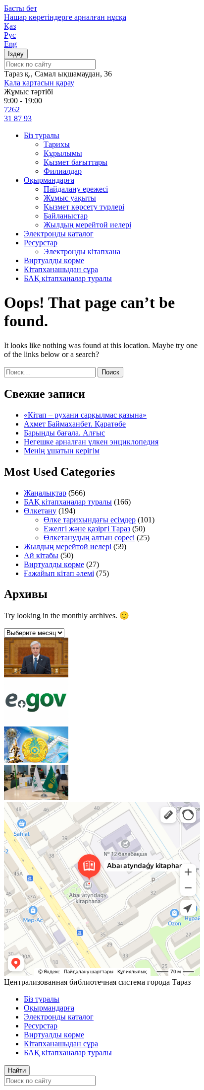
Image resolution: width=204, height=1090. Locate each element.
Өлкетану (40, 511)
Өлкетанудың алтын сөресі (89, 537)
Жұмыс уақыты (70, 198)
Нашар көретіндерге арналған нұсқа (65, 17)
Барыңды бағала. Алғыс (64, 433)
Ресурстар (40, 242)
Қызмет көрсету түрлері (84, 207)
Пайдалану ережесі (76, 189)
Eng (10, 44)
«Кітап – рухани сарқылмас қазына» (85, 415)
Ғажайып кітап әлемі (59, 573)
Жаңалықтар (45, 493)
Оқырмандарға (49, 180)
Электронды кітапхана (82, 251)
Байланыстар (66, 216)
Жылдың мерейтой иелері (87, 224)
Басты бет (20, 8)
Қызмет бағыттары (75, 162)
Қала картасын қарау (39, 82)
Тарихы (57, 144)
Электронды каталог (59, 233)
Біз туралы (41, 135)
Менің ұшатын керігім (62, 450)
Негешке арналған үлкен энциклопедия (91, 441)
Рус (10, 35)
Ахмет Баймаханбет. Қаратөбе (75, 424)
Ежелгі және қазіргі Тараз (87, 528)
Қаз (10, 26)
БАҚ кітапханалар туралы (68, 278)
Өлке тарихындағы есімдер (90, 519)
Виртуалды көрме (54, 260)
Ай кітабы (41, 555)
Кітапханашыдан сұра (61, 269)
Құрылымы (63, 153)
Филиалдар (63, 171)
